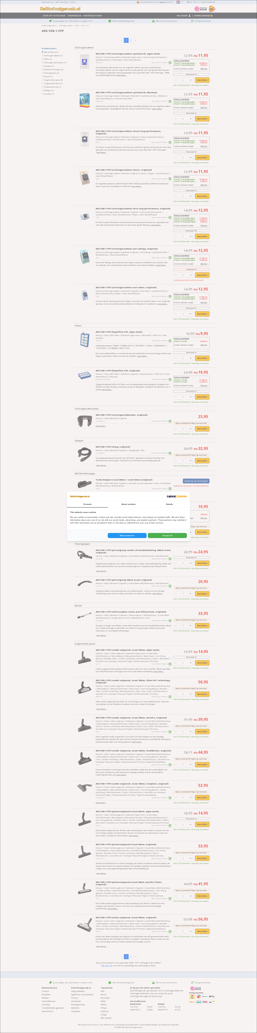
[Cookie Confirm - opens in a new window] (177, 496)
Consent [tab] (87, 504)
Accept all (167, 535)
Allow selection (127, 535)
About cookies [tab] (128, 504)
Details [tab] (169, 504)
